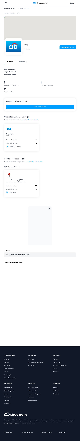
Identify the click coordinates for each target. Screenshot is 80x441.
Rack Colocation (9, 368)
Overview (31, 359)
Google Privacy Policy (11, 424)
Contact (56, 394)
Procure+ (31, 365)
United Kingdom (9, 391)
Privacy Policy (8, 432)
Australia (6, 394)
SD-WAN (6, 359)
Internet (6, 362)
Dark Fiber (7, 365)
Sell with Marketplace (60, 365)
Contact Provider (67, 47)
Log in (24, 120)
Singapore (7, 400)
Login (72, 3)
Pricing (55, 368)
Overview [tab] (10, 61)
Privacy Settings (46, 432)
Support (31, 397)
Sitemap (62, 432)
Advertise (56, 372)
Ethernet (6, 372)
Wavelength (7, 375)
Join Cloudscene (33, 120)
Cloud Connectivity (10, 378)
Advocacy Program (34, 394)
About (55, 388)
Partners (56, 391)
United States (8, 388)
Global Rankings (33, 388)
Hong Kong (7, 403)
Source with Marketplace (36, 362)
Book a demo (32, 400)
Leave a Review (40, 107)
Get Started (57, 362)
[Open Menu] (6, 3)
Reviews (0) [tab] (23, 61)
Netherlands (7, 397)
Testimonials (32, 391)
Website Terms (27, 432)
